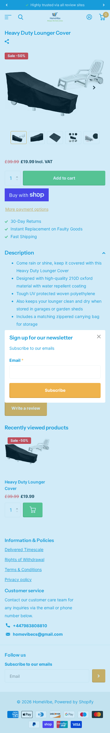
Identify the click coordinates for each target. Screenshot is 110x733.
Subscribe (55, 390)
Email (16, 360)
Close (98, 336)
